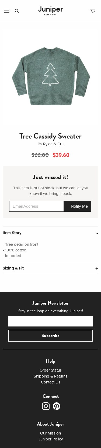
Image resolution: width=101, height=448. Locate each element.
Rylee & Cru (53, 144)
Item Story (12, 232)
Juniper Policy (51, 439)
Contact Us (50, 382)
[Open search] (17, 11)
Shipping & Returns (50, 376)
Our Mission (50, 433)
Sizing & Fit (13, 268)
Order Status (51, 370)
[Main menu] (6, 11)
